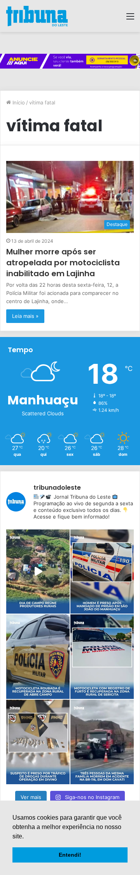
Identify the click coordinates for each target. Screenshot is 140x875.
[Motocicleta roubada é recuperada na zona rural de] (38, 656)
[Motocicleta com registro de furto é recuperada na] (102, 656)
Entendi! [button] (70, 855)
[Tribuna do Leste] (37, 15)
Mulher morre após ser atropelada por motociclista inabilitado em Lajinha (63, 262)
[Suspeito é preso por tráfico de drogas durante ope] (38, 742)
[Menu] (130, 19)
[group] (70, 61)
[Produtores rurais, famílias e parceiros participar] (38, 571)
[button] (26, 837)
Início (18, 102)
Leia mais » (25, 316)
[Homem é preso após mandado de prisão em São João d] (102, 571)
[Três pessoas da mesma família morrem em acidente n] (102, 742)
